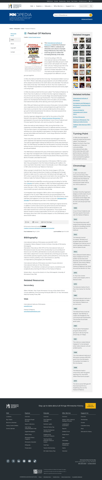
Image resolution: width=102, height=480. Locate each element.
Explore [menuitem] (27, 413)
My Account (84, 1)
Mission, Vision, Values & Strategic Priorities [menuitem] (68, 420)
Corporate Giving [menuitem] (85, 425)
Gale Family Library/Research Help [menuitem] (30, 427)
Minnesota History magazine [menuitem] (29, 438)
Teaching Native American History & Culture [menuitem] (49, 440)
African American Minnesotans (51, 118)
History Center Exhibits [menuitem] (12, 425)
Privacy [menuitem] (40, 476)
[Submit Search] (90, 15)
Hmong (29, 183)
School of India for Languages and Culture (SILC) (80, 112)
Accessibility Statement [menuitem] (77, 476)
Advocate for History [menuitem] (86, 431)
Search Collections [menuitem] (29, 424)
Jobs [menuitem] (63, 437)
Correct (36, 222)
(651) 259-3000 (82, 463)
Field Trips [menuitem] (46, 445)
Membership (62, 1)
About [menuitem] (12, 43)
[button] (32, 6)
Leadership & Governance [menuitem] (65, 424)
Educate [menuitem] (46, 413)
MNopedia (17, 28)
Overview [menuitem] (27, 416)
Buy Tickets (74, 1)
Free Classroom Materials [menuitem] (48, 420)
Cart (91, 1)
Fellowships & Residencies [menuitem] (65, 444)
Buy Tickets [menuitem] (9, 419)
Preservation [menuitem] (28, 448)
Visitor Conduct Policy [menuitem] (65, 476)
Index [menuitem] (12, 39)
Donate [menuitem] (83, 422)
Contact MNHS (92, 463)
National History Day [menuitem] (49, 427)
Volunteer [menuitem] (64, 451)
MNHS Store (50, 1)
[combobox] (72, 15)
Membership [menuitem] (84, 419)
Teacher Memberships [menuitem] (49, 448)
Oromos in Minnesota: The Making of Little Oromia (81, 121)
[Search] (91, 6)
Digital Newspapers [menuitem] (30, 431)
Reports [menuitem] (64, 428)
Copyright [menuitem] (13, 48)
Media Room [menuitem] (65, 434)
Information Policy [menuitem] (47, 476)
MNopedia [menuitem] (27, 445)
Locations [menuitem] (8, 416)
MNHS (11, 28)
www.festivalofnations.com (32, 311)
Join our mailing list (90, 405)
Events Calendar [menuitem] (10, 428)
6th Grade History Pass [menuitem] (49, 451)
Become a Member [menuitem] (11, 422)
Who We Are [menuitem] (66, 413)
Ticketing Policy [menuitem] (56, 476)
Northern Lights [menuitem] (48, 424)
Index (22, 28)
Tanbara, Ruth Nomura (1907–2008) (82, 125)
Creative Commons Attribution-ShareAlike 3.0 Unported (39, 228)
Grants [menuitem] (64, 448)
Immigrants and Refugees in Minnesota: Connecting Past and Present (81, 105)
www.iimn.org (28, 306)
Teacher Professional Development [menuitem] (49, 430)
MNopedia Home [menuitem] (13, 34)
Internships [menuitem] (65, 440)
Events (68, 1)
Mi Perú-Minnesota (79, 117)
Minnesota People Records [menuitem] (29, 420)
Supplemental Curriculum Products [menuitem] (49, 435)
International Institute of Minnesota (80, 99)
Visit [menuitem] (7, 413)
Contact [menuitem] (13, 52)
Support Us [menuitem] (84, 413)
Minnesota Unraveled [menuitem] (30, 442)
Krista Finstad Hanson (35, 37)
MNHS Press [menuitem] (28, 434)
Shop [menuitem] (82, 428)
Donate (56, 1)
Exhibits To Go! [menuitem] (66, 431)
